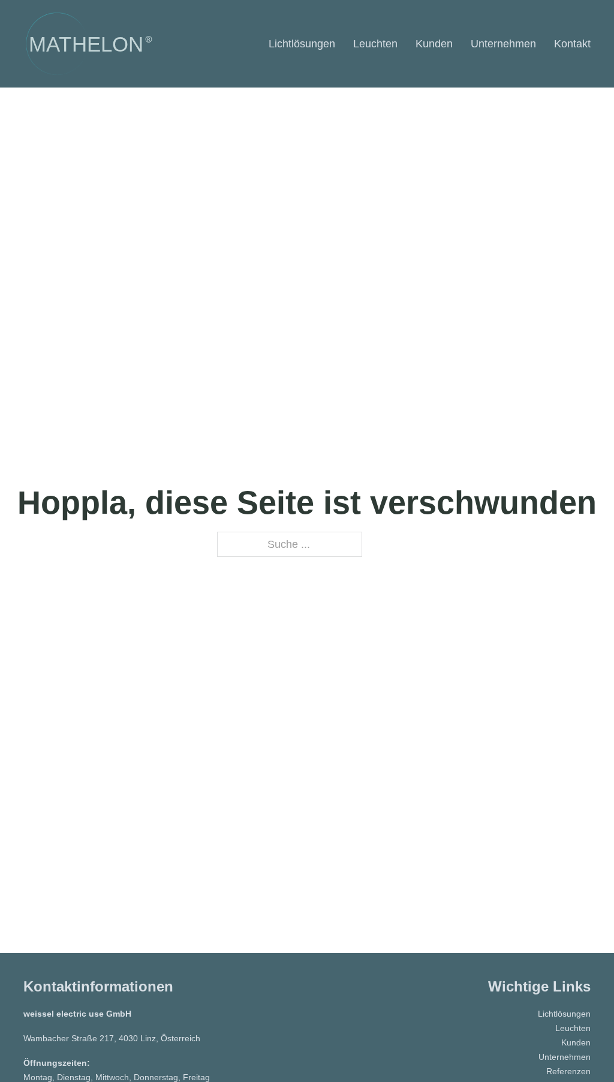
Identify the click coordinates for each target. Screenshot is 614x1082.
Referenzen (568, 1071)
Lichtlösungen (302, 43)
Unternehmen (503, 43)
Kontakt (572, 43)
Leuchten (375, 43)
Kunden (434, 43)
